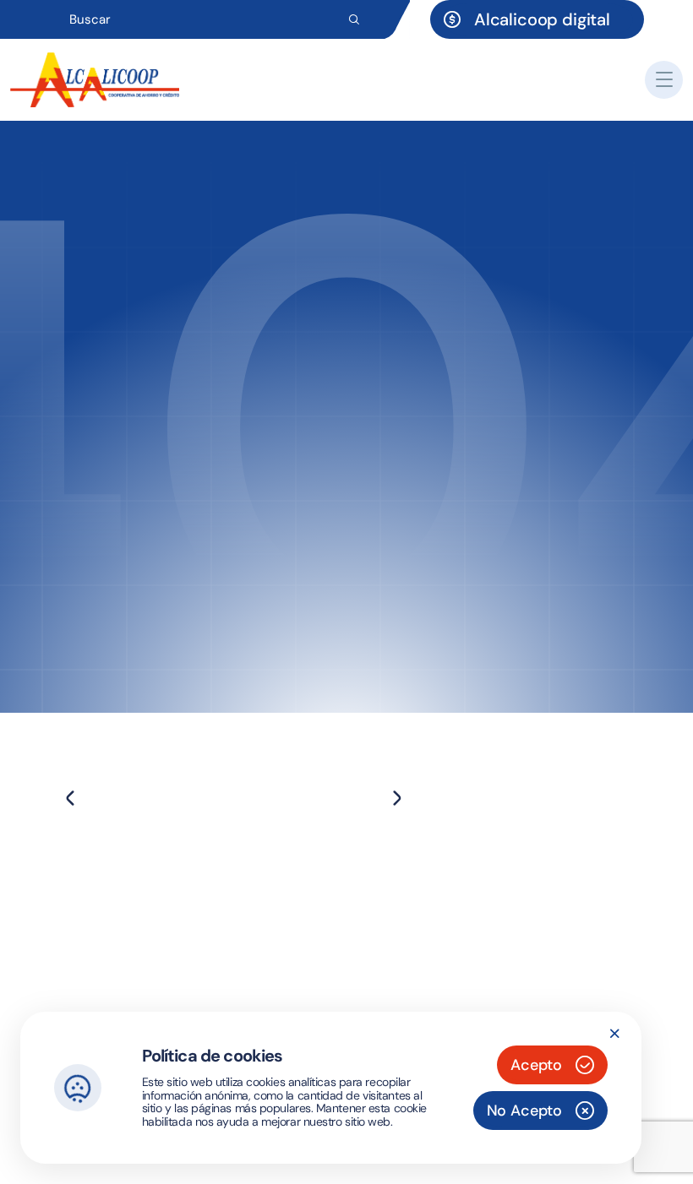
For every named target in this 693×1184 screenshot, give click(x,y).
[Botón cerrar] (614, 1033)
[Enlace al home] (94, 79)
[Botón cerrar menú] (664, 80)
